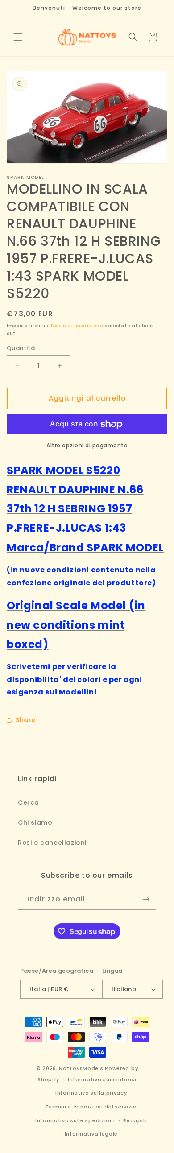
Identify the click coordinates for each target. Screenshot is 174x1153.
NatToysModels (81, 1068)
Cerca (28, 802)
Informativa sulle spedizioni (75, 1120)
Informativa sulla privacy (91, 1092)
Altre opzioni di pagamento (87, 445)
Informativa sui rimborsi (102, 1079)
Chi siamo (35, 822)
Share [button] (26, 719)
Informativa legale (91, 1133)
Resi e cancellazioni (52, 842)
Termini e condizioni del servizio (91, 1106)
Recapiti (135, 1120)
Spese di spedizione (77, 325)
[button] (18, 37)
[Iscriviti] (146, 899)
